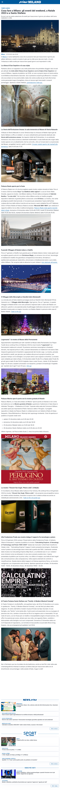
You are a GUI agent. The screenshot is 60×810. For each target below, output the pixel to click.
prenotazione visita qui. (35, 82)
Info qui (29, 366)
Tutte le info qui (16, 311)
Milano (4, 57)
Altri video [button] (55, 786)
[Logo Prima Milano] (30, 2)
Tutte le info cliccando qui (31, 498)
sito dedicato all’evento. (50, 262)
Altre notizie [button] (54, 728)
